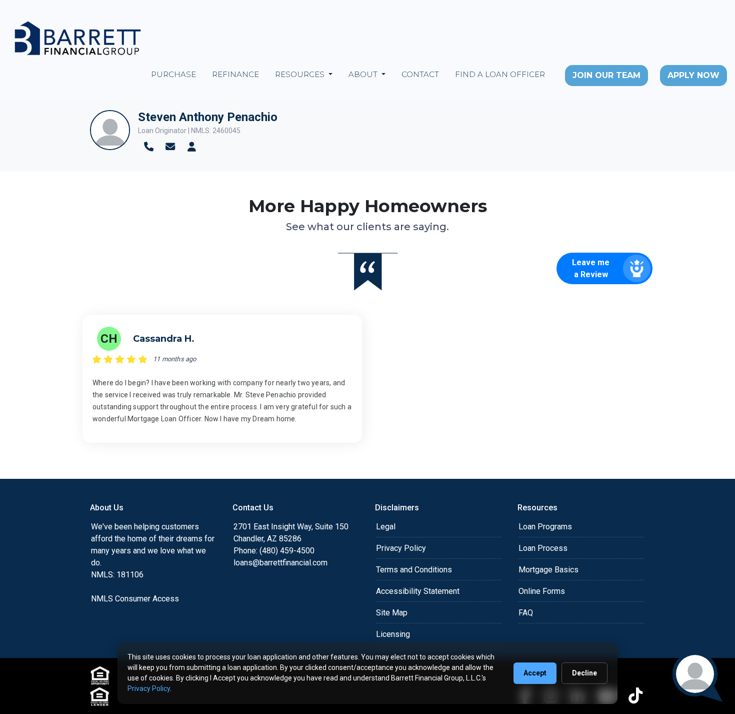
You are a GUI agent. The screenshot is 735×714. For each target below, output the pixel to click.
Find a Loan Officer (500, 74)
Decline (584, 673)
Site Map (392, 612)
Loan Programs (545, 526)
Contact (420, 74)
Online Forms (541, 591)
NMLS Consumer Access (135, 598)
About (364, 74)
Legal (386, 526)
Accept (535, 673)
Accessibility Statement (418, 591)
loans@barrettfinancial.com (281, 562)
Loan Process (543, 548)
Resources (300, 74)
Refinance (235, 74)
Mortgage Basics (548, 569)
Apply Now (694, 75)
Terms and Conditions (414, 569)
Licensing (393, 634)
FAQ (525, 612)
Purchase (173, 74)
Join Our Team (606, 75)
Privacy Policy (401, 548)
